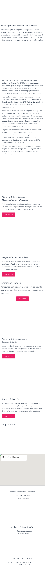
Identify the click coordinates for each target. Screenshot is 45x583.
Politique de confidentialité (24, 581)
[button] (22, 18)
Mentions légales (16, 578)
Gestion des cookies (30, 578)
